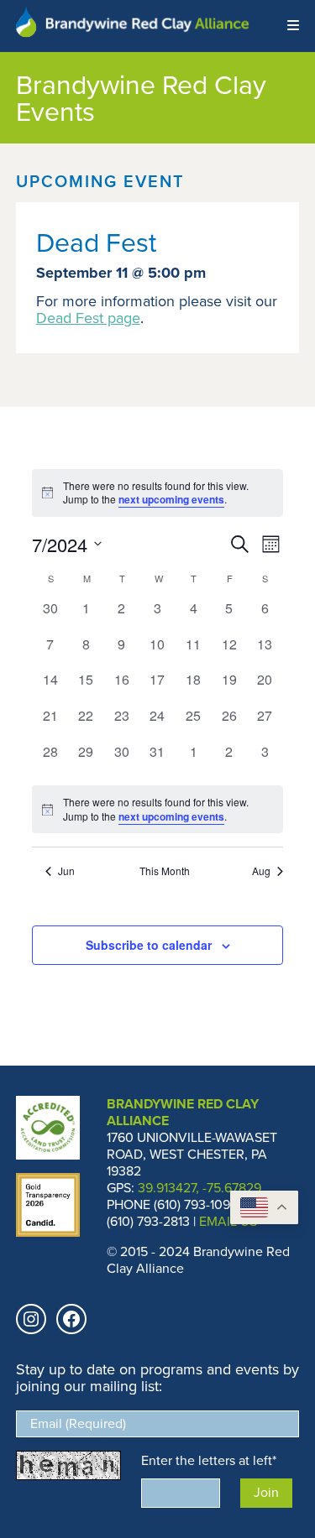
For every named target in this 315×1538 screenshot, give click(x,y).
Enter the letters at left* (208, 1460)
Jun (66, 871)
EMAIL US (228, 1221)
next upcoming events (171, 499)
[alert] (157, 809)
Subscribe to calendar (149, 944)
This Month (164, 871)
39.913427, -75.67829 (199, 1187)
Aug (261, 871)
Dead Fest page (88, 318)
